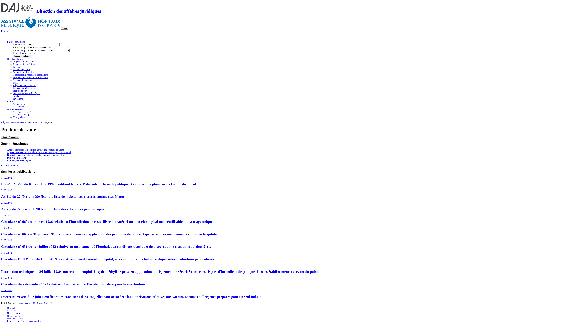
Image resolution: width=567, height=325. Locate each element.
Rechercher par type (22, 47)
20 (35, 303)
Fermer (4, 31)
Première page (22, 303)
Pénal (15, 83)
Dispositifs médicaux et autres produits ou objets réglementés (35, 155)
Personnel (17, 67)
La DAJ (11, 101)
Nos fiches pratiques (22, 114)
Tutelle (16, 96)
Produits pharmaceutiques (19, 160)
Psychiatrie (18, 98)
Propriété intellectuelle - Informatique (30, 77)
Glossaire (11, 310)
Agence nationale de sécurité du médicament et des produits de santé (39, 152)
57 (46, 303)
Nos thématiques (15, 59)
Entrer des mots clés (22, 44)
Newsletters (12, 308)
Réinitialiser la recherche (24, 53)
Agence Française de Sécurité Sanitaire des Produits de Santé (35, 149)
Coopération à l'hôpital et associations (30, 75)
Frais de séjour (20, 91)
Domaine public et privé (24, 88)
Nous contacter (14, 313)
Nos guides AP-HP (22, 112)
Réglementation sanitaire (24, 85)
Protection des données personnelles (24, 321)
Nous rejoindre (14, 316)
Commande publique (22, 80)
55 (42, 303)
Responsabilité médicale (24, 64)
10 (32, 303)
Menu (64, 28)
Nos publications (15, 109)
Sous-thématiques (10, 137)
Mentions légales (15, 318)
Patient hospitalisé (21, 69)
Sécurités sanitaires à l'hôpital (26, 93)
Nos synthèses (19, 117)
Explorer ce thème (9, 165)
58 (49, 303)
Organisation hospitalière (24, 61)
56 (44, 303)
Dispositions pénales (16, 157)
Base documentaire (16, 42)
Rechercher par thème (23, 50)
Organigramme (20, 104)
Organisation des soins (23, 72)
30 (37, 303)
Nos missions (19, 106)
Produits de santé (34, 122)
